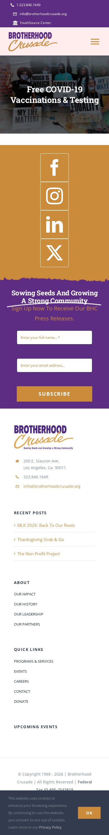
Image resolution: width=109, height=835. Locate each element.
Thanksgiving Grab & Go (40, 539)
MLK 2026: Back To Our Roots (46, 525)
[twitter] (54, 253)
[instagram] (54, 196)
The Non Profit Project (38, 553)
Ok (89, 812)
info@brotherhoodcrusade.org (51, 486)
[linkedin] (54, 224)
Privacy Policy (50, 827)
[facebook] (54, 167)
